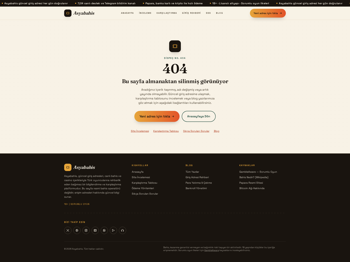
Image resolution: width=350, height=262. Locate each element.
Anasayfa (127, 13)
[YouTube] (77, 230)
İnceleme (145, 13)
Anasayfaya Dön (198, 116)
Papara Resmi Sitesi (251, 182)
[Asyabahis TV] (95, 230)
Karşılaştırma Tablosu (166, 131)
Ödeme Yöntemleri (143, 188)
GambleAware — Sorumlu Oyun (258, 171)
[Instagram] (86, 230)
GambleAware (211, 250)
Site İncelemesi (140, 131)
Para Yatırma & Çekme (199, 182)
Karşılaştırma (167, 13)
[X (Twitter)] (67, 230)
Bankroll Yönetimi (196, 188)
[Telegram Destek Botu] (122, 230)
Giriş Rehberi (191, 13)
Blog (219, 13)
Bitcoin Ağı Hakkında (252, 188)
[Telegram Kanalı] (113, 230)
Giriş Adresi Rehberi (197, 177)
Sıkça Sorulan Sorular (196, 131)
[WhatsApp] (104, 230)
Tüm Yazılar (192, 171)
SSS (208, 13)
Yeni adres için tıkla (266, 13)
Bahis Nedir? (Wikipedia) (253, 177)
